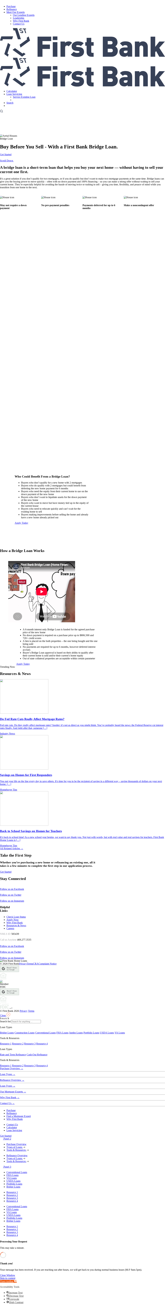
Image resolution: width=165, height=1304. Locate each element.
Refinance (11, 9)
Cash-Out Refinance (37, 1054)
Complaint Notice (48, 963)
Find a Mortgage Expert (18, 1116)
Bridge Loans (7, 1032)
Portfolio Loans (91, 1032)
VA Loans (120, 1032)
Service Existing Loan (24, 97)
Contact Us (18, 23)
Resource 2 (18, 1043)
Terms (30, 963)
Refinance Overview (12, 1080)
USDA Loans (107, 1032)
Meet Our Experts (15, 12)
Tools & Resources (16, 1150)
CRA (36, 963)
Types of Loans (14, 1147)
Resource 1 (5, 1043)
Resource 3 (30, 1043)
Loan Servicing (14, 94)
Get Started (12, 105)
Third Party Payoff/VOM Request (30, 99)
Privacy (23, 963)
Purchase (11, 6)
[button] (8, 1281)
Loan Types (7, 1074)
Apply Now (12, 919)
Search (9, 102)
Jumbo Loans (76, 1032)
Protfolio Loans (14, 1183)
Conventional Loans (45, 1032)
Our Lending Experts (23, 15)
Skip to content (7, 1278)
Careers (10, 928)
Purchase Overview (11, 1068)
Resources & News (16, 925)
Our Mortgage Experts (13, 1091)
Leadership (18, 18)
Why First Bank (21, 21)
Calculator (11, 91)
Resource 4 (42, 1043)
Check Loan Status (16, 916)
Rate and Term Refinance (13, 1054)
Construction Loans (24, 1032)
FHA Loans (62, 1032)
